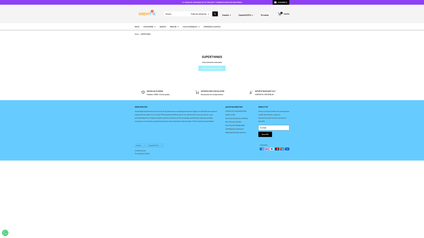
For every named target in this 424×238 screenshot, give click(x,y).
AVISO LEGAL (230, 115)
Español (138, 145)
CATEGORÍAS (148, 27)
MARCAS (173, 27)
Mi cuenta (265, 15)
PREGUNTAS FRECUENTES (235, 132)
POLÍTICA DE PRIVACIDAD (235, 125)
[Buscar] (215, 13)
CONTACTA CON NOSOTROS (235, 111)
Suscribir (265, 134)
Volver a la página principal (212, 68)
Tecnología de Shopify (142, 153)
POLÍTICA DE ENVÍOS (233, 122)
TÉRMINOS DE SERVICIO (234, 129)
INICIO (137, 27)
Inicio (137, 34)
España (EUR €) (154, 145)
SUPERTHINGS (146, 34)
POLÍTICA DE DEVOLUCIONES (236, 118)
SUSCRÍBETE (282, 2)
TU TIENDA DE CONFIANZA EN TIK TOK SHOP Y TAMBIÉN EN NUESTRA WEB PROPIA (212, 2)
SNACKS (163, 27)
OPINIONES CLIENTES (212, 27)
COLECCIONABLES (190, 27)
